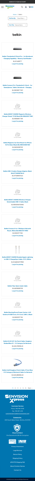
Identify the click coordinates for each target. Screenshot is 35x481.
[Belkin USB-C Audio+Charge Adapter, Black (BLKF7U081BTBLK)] (17, 163)
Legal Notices (17, 450)
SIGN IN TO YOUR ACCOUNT (17, 2)
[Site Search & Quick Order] (22, 7)
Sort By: (11, 25)
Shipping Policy (17, 458)
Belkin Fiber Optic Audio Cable (17, 286)
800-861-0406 (20, 408)
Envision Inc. (17, 417)
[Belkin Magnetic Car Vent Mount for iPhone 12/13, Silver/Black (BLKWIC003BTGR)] (17, 135)
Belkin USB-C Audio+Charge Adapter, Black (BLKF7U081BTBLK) (17, 172)
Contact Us (17, 470)
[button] (17, 18)
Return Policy (17, 454)
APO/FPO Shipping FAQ (17, 462)
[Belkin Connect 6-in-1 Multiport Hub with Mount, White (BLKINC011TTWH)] (17, 221)
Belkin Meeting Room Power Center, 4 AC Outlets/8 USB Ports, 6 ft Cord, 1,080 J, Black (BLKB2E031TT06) (17, 313)
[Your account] (26, 7)
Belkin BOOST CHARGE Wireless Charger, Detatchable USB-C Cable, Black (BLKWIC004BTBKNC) (17, 201)
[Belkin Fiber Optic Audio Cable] (17, 278)
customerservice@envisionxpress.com (17, 413)
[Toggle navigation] (2, 7)
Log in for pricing (17, 64)
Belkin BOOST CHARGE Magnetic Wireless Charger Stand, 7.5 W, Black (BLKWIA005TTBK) (17, 115)
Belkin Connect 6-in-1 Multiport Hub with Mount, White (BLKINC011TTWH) (17, 229)
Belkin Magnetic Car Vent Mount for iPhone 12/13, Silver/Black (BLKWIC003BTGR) (18, 144)
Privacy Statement (17, 446)
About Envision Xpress (17, 466)
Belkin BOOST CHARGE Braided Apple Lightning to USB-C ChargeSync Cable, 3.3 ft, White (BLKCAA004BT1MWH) (17, 258)
